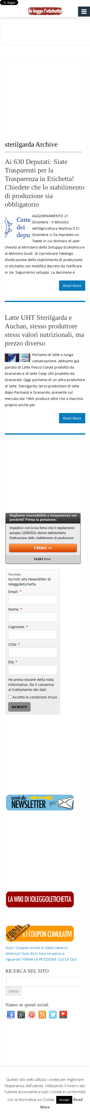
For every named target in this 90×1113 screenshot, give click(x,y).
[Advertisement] (47, 96)
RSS (42, 1015)
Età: (13, 662)
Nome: (15, 609)
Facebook (11, 1015)
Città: (14, 644)
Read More (72, 285)
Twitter (53, 1015)
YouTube (63, 1015)
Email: (15, 591)
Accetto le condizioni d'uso (34, 697)
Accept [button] (64, 1099)
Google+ (21, 1015)
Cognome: (18, 626)
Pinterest (32, 1015)
